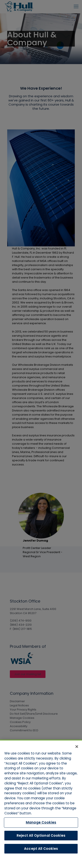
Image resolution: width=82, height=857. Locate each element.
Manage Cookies (41, 822)
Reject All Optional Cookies (41, 835)
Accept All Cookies (41, 848)
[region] (41, 798)
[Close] (77, 746)
